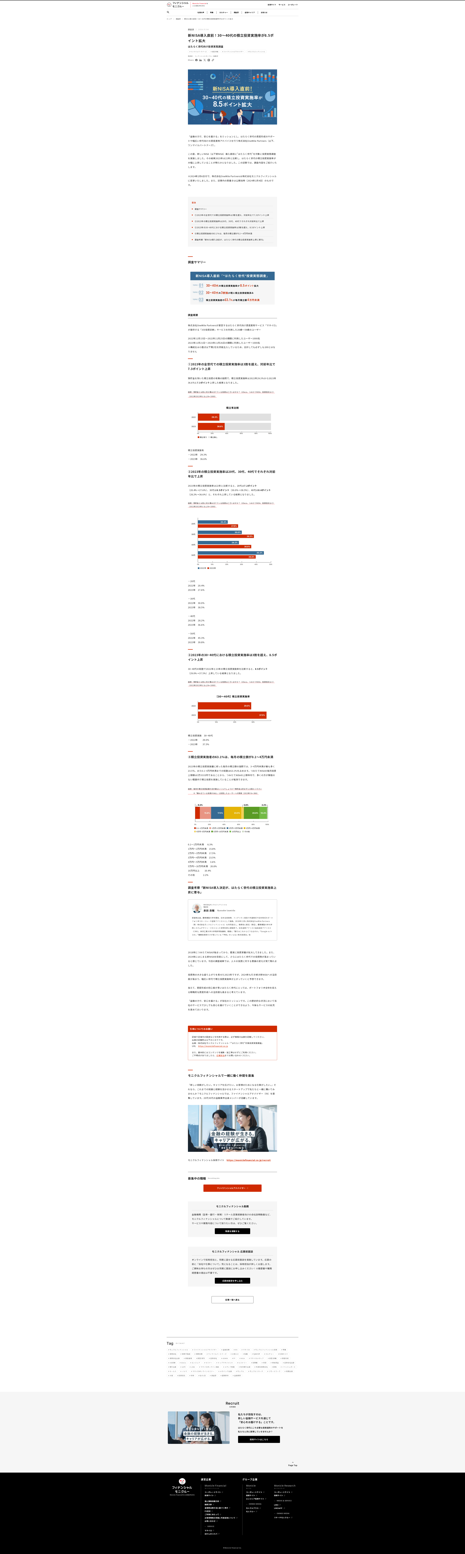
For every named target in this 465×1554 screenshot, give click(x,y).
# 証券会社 (213, 1358)
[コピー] (213, 60)
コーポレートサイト (213, 1492)
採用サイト (272, 5)
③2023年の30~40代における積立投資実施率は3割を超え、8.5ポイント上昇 (230, 227)
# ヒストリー (242, 1363)
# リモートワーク (273, 1371)
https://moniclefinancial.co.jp (213, 1046)
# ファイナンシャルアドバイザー (233, 52)
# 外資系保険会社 (261, 1367)
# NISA (242, 1358)
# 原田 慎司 (200, 1358)
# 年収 (264, 1363)
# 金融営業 (225, 1350)
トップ (169, 19)
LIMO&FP (278, 1508)
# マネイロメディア (256, 1358)
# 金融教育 (237, 1375)
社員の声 (201, 12)
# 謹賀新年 (225, 1375)
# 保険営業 (198, 1354)
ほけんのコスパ (211, 1534)
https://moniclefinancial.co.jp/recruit (249, 1160)
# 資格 (274, 1367)
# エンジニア (195, 1363)
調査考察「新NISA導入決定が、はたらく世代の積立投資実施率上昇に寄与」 (230, 239)
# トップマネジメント (224, 1363)
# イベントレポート (288, 1367)
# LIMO (192, 1367)
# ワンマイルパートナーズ (198, 52)
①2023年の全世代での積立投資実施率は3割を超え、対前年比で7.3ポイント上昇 (232, 215)
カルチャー (223, 12)
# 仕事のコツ (283, 1354)
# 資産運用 (188, 1358)
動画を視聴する (232, 1231)
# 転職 (245, 1354)
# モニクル (240, 1371)
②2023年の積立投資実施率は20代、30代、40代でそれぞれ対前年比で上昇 (229, 221)
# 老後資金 (275, 1363)
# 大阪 (170, 1375)
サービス (282, 5)
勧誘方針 (208, 1504)
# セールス (172, 1371)
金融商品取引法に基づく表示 (216, 1508)
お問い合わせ (210, 1521)
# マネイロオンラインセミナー (202, 1371)
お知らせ (264, 12)
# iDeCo (183, 1363)
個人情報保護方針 (212, 1501)
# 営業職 (254, 1363)
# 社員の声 (256, 1354)
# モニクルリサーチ (255, 1371)
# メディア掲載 (229, 1367)
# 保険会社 (172, 1354)
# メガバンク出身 (225, 1371)
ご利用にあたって (212, 1514)
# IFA (236, 1350)
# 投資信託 (181, 1375)
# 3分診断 (172, 1363)
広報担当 (221, 1055)
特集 (211, 12)
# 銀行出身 (172, 1367)
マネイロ (208, 1530)
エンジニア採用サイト (255, 1499)
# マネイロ (246, 1350)
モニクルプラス (252, 1508)
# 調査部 (213, 1375)
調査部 (236, 12)
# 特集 (283, 1350)
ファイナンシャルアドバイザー (231, 1188)
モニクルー (250, 1511)
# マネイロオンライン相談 (209, 1367)
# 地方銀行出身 (244, 1367)
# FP (234, 1358)
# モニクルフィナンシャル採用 (265, 1350)
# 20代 (183, 1367)
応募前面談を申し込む (232, 1280)
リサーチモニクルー (282, 1517)
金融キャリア (250, 12)
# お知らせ (235, 1354)
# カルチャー (269, 1354)
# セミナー (208, 1363)
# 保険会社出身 (174, 1358)
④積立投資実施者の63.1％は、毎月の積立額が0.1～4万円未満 (223, 233)
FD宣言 (208, 1511)
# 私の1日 (202, 1375)
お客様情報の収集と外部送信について (220, 1518)
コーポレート (293, 5)
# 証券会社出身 (288, 1363)
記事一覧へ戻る (232, 1299)
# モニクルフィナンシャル (256, 52)
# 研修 (191, 1375)
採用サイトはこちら (259, 1439)
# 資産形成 (285, 1358)
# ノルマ (183, 1371)
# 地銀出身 (289, 1371)
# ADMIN (224, 1358)
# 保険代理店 (185, 1354)
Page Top (292, 1465)
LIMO (276, 1505)
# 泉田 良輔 (214, 52)
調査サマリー (201, 209)
